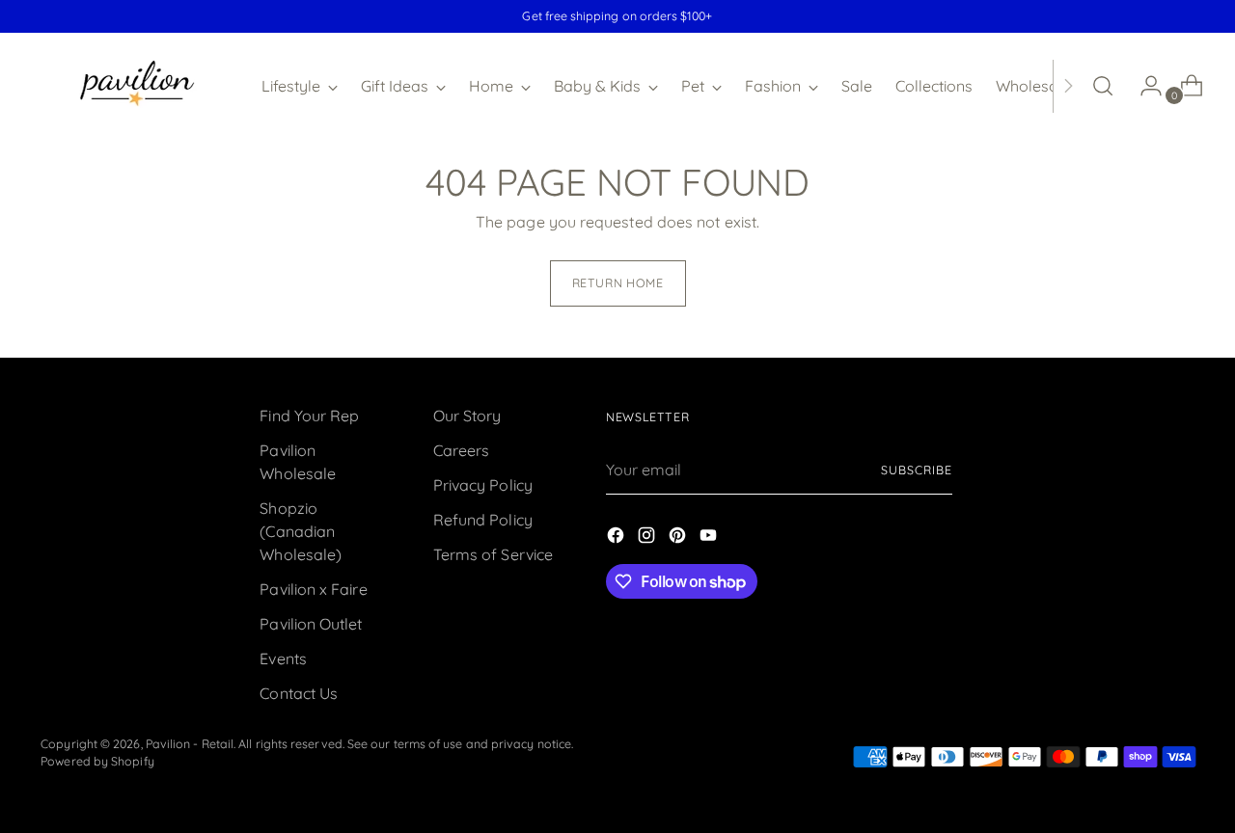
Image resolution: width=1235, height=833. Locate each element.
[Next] (1068, 86)
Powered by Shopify (97, 761)
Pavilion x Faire (313, 589)
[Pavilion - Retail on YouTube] (710, 538)
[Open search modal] (1103, 86)
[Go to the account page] (1143, 86)
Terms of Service (493, 554)
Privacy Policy (483, 485)
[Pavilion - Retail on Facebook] (617, 538)
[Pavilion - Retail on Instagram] (648, 538)
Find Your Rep (309, 415)
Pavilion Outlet (311, 623)
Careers (461, 450)
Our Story (467, 415)
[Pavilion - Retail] (137, 86)
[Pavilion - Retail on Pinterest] (679, 538)
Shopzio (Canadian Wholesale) (301, 531)
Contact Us (299, 693)
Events (283, 658)
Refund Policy (483, 519)
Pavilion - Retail (189, 744)
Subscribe (916, 470)
